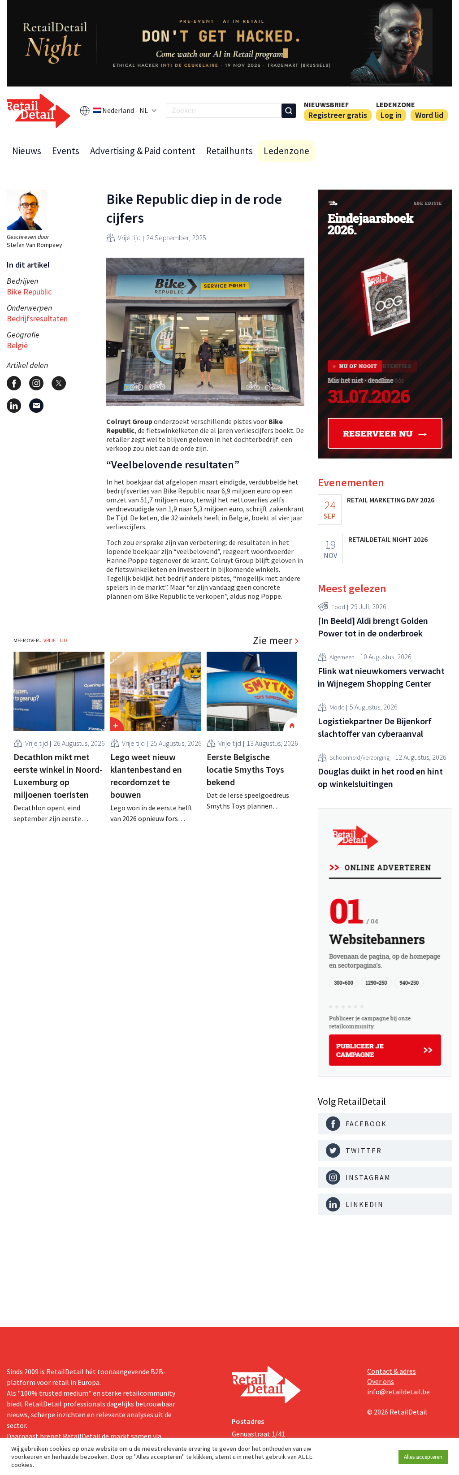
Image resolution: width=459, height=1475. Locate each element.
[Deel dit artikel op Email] (36, 405)
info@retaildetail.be (398, 1391)
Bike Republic (29, 291)
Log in (391, 115)
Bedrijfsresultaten (37, 318)
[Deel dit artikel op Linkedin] (14, 405)
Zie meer (272, 640)
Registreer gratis (337, 115)
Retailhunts (229, 151)
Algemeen (342, 657)
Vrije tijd (129, 237)
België (17, 345)
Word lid (429, 115)
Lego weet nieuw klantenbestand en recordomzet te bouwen (146, 775)
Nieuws (26, 151)
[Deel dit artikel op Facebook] (14, 383)
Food (338, 607)
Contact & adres (391, 1371)
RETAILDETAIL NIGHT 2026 (388, 539)
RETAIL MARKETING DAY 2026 (390, 499)
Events (65, 151)
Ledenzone (395, 104)
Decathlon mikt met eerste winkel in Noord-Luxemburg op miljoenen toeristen (58, 775)
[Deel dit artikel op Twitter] (59, 383)
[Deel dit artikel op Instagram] (36, 383)
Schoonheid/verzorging (359, 757)
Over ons (380, 1381)
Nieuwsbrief (326, 104)
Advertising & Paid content (142, 151)
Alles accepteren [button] (423, 1457)
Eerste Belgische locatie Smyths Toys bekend (245, 769)
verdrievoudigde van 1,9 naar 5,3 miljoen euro (174, 508)
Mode (336, 707)
